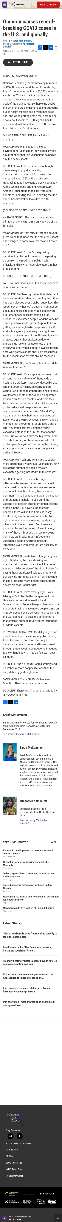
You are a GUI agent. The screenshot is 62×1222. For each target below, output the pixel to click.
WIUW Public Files (14, 1169)
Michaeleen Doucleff (33, 801)
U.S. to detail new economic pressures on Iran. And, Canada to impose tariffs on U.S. (28, 976)
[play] (4, 1218)
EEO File (10, 1156)
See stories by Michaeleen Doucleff (34, 821)
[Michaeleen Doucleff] (10, 806)
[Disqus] (31, 1063)
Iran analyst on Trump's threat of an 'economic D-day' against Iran (29, 1003)
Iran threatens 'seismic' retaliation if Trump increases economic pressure (26, 990)
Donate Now (49, 4)
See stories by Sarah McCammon (21, 734)
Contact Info (12, 1150)
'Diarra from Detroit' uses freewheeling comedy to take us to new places (30, 935)
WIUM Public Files (14, 1163)
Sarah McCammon (21, 40)
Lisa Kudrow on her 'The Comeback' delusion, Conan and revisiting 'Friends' (27, 949)
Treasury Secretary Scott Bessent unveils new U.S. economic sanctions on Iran (30, 962)
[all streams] (58, 1218)
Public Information (14, 1176)
